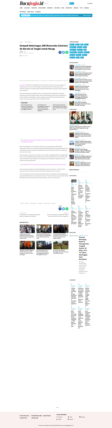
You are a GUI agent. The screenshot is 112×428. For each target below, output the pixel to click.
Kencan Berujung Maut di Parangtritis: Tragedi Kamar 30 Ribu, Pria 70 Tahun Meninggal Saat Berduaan (83, 248)
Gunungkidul (86, 52)
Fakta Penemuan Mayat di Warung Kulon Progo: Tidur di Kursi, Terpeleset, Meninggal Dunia (60, 107)
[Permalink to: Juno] (21, 52)
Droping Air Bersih (33, 203)
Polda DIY (77, 44)
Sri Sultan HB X (73, 49)
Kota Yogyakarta (73, 52)
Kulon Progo (72, 57)
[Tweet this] (63, 52)
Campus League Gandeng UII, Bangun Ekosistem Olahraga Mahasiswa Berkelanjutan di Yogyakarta (73, 297)
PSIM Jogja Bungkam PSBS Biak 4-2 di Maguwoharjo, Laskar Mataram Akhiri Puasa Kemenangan (80, 319)
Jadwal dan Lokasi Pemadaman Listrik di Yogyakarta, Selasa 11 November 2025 (88, 218)
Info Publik (72, 175)
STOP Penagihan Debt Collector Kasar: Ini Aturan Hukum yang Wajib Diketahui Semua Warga (80, 219)
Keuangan (79, 47)
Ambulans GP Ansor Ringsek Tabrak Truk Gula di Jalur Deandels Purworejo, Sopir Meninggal (27, 252)
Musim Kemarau (47, 203)
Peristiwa (72, 232)
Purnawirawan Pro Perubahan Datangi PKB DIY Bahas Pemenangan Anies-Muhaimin (30, 214)
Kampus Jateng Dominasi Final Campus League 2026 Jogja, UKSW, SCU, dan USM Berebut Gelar (87, 297)
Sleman (77, 57)
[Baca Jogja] (32, 3)
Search (71, 3)
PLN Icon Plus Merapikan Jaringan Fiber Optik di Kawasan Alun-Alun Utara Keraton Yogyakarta (57, 214)
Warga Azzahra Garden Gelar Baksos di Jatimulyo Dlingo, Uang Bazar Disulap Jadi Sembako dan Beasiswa (38, 15)
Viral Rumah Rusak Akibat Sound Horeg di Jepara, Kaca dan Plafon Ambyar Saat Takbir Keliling (60, 236)
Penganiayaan (73, 47)
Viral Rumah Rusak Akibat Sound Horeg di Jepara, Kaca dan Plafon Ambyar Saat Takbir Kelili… (83, 81)
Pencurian (72, 44)
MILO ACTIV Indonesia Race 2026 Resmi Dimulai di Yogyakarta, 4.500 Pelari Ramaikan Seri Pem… (73, 319)
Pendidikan (80, 52)
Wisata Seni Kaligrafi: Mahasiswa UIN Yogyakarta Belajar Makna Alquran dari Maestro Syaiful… (83, 157)
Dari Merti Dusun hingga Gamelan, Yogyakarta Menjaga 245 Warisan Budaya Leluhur (83, 151)
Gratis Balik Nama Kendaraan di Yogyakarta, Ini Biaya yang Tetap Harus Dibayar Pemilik (73, 196)
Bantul (82, 57)
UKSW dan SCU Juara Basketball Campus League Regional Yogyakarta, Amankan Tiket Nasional (81, 295)
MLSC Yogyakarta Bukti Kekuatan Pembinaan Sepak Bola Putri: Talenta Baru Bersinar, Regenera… (88, 319)
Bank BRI (26, 203)
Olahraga (72, 280)
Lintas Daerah (73, 62)
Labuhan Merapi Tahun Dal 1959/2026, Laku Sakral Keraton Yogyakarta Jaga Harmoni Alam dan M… (83, 135)
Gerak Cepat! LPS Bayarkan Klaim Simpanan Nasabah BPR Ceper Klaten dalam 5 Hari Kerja (43, 236)
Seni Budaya (73, 109)
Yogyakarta (84, 54)
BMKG (85, 49)
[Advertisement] (56, 29)
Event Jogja (72, 54)
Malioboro (86, 44)
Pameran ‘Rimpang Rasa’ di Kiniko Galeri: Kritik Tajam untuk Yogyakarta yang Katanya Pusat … (80, 128)
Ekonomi (84, 47)
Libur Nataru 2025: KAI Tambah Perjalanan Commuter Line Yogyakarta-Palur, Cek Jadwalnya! (88, 194)
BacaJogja (22, 85)
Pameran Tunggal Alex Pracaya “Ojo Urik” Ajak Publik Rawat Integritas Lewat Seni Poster (83, 164)
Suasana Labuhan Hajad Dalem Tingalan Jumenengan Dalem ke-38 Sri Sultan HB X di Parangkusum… (83, 143)
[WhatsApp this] (66, 52)
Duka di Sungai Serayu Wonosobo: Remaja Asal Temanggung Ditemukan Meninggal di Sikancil (27, 107)
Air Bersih (22, 203)
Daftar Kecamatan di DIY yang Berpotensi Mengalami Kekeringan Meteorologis (46, 164)
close (57, 407)
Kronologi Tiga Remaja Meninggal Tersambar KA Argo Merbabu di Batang (60, 252)
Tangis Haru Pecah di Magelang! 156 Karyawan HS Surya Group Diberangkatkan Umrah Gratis (27, 236)
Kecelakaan (78, 54)
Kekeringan (40, 203)
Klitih (82, 44)
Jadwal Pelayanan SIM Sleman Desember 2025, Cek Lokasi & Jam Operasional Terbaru (74, 217)
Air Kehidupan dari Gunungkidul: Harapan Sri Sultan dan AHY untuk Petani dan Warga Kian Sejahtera (44, 107)
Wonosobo (53, 203)
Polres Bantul (79, 49)
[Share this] (60, 52)
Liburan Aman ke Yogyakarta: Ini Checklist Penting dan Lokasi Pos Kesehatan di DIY (81, 192)
